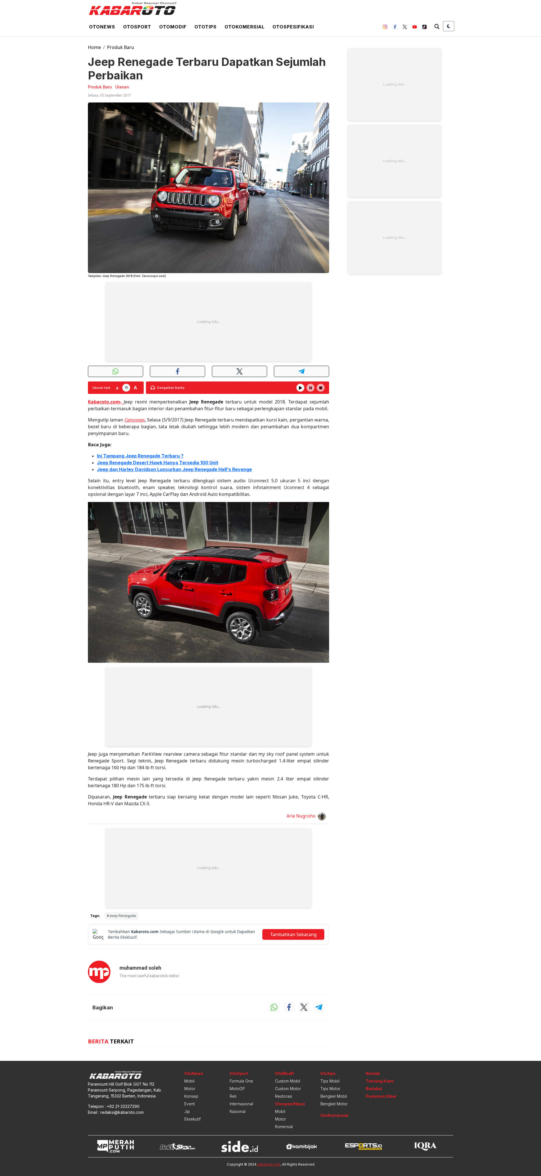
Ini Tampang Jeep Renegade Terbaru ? (140, 456)
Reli (233, 1096)
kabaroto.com (268, 1164)
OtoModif (284, 1073)
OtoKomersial (334, 1115)
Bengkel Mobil (333, 1096)
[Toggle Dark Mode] (448, 26)
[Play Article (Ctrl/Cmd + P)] (300, 388)
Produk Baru (120, 47)
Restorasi (283, 1096)
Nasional (237, 1111)
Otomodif (173, 27)
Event (189, 1103)
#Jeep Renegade (121, 916)
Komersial (284, 1126)
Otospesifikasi (293, 27)
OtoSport (239, 1073)
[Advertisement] (208, 321)
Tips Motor (330, 1088)
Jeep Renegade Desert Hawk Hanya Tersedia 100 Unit (157, 462)
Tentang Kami (380, 1081)
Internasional (241, 1103)
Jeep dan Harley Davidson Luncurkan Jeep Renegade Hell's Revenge (174, 469)
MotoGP (237, 1088)
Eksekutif (192, 1119)
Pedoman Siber (381, 1096)
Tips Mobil (330, 1081)
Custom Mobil (287, 1081)
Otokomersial (245, 27)
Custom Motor (288, 1088)
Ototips (205, 27)
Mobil (189, 1081)
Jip (187, 1111)
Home (94, 47)
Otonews (102, 27)
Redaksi (374, 1088)
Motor (189, 1088)
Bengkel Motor (334, 1103)
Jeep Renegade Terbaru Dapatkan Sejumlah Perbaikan (207, 68)
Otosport (137, 27)
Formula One (241, 1081)
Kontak (373, 1073)
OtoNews (193, 1073)
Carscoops (135, 420)
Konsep (191, 1096)
